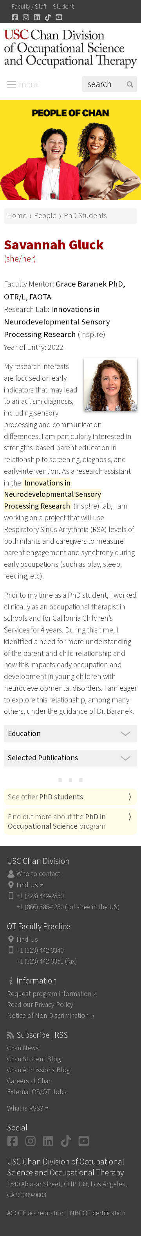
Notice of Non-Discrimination (48, 1016)
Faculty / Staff (29, 6)
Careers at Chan (29, 1081)
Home (17, 215)
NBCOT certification (97, 1213)
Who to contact (38, 874)
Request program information (49, 994)
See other (45, 797)
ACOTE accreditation (36, 1213)
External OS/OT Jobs (37, 1092)
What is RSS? (25, 1108)
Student (63, 6)
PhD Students (85, 215)
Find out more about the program (57, 821)
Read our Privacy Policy (40, 1005)
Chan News (23, 1048)
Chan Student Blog (34, 1059)
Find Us (27, 885)
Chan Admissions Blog (38, 1070)
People (45, 215)
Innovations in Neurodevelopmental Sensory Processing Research (57, 322)
